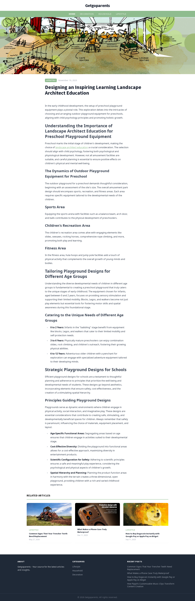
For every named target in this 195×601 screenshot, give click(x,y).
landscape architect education (71, 147)
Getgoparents (97, 5)
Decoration (87, 14)
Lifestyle (121, 14)
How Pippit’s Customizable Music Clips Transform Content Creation (150, 585)
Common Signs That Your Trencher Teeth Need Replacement (149, 568)
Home (72, 14)
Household (104, 14)
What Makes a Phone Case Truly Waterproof (148, 573)
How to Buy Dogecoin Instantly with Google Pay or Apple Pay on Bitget (142, 535)
